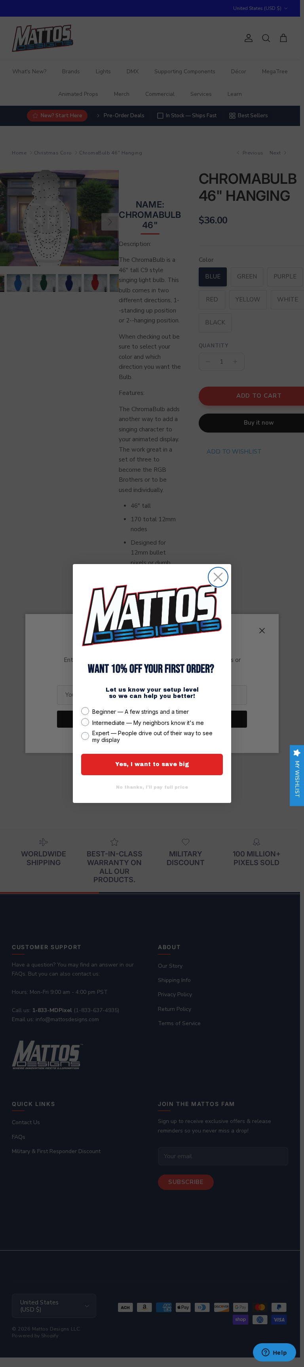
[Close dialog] (218, 577)
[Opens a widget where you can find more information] (274, 1353)
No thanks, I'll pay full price (152, 787)
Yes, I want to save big (152, 764)
